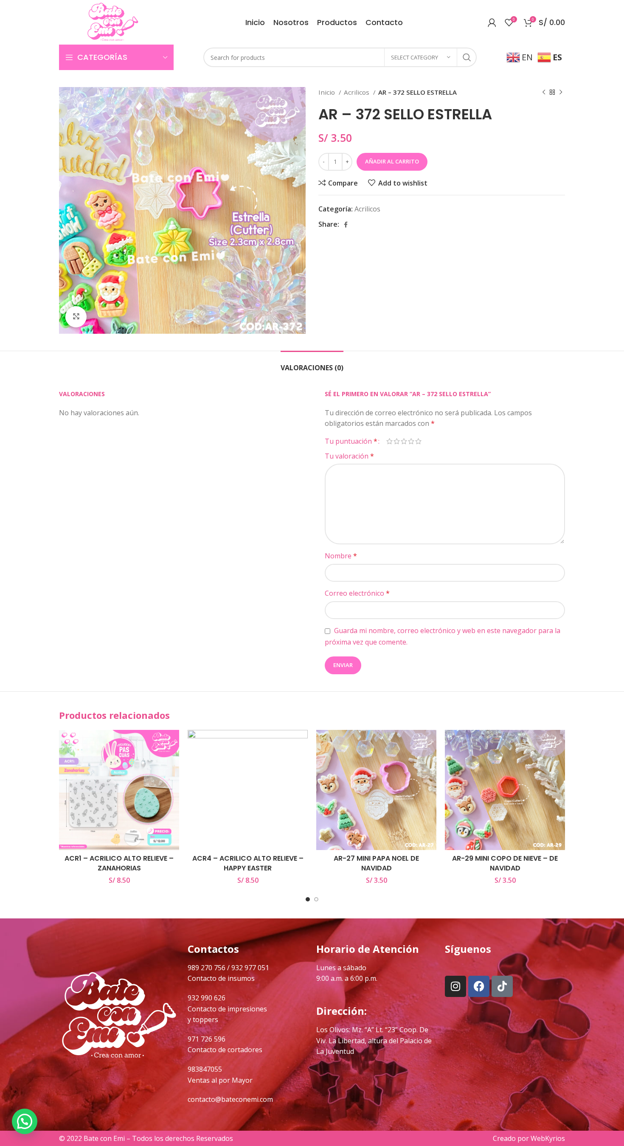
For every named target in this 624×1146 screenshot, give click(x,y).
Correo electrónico (357, 593)
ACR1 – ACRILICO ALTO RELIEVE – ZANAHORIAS (119, 863)
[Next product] (561, 92)
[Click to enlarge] (76, 316)
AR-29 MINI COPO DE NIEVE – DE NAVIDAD (505, 863)
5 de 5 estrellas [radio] (418, 441)
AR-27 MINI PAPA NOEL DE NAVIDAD (376, 863)
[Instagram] (455, 986)
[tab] (312, 364)
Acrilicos (357, 92)
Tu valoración (349, 456)
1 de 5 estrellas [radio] (389, 441)
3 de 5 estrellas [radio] (404, 441)
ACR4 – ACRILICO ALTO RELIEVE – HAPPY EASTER (248, 863)
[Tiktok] (502, 986)
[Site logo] (112, 21)
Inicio (327, 92)
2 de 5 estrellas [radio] (396, 441)
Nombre (341, 555)
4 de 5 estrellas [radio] (411, 441)
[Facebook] (478, 986)
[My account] (491, 22)
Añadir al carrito (392, 161)
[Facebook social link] (345, 224)
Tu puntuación (351, 441)
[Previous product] (544, 92)
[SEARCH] (467, 57)
